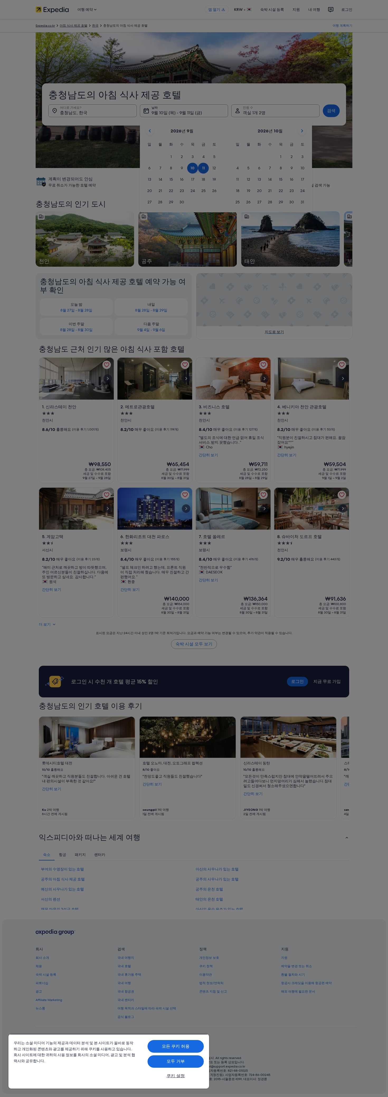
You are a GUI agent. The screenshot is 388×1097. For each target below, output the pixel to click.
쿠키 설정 (176, 1075)
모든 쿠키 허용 (176, 1046)
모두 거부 (176, 1061)
